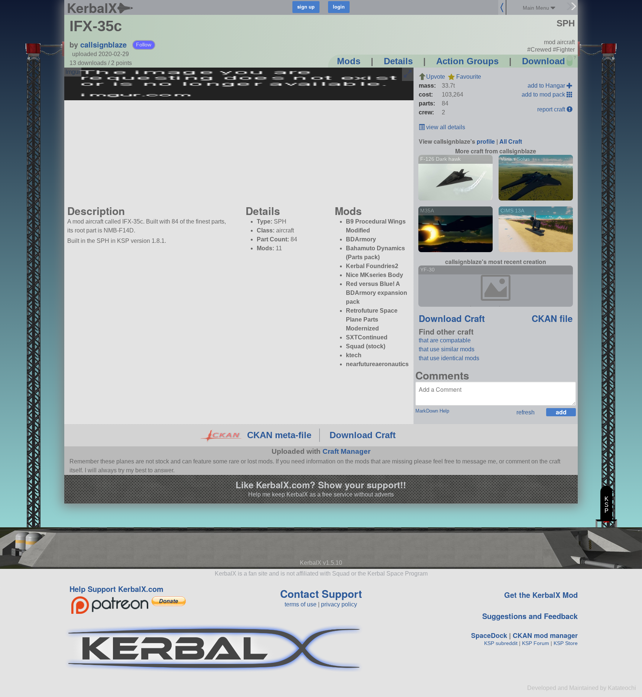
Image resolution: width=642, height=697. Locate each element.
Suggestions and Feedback (530, 615)
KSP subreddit (501, 643)
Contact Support (321, 593)
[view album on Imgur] (72, 72)
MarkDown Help (432, 411)
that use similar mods (446, 349)
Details (398, 61)
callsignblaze (103, 44)
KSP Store (566, 643)
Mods (348, 61)
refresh (525, 412)
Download (543, 61)
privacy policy (339, 604)
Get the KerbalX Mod (541, 594)
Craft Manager (346, 451)
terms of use (301, 604)
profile (486, 141)
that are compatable (445, 340)
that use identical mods (449, 358)
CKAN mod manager (545, 635)
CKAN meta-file (279, 435)
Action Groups (467, 61)
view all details (445, 127)
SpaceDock (489, 635)
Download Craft (452, 318)
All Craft (510, 141)
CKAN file (552, 318)
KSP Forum (535, 643)
